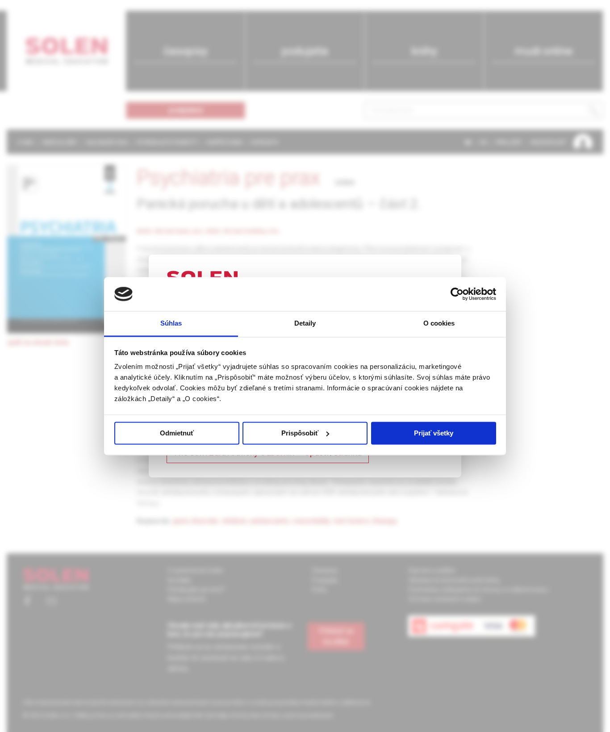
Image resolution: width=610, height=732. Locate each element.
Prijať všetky (433, 433)
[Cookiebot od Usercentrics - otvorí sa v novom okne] (457, 294)
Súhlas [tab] (171, 323)
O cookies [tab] (439, 323)
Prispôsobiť (299, 433)
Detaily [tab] (305, 323)
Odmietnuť (177, 433)
